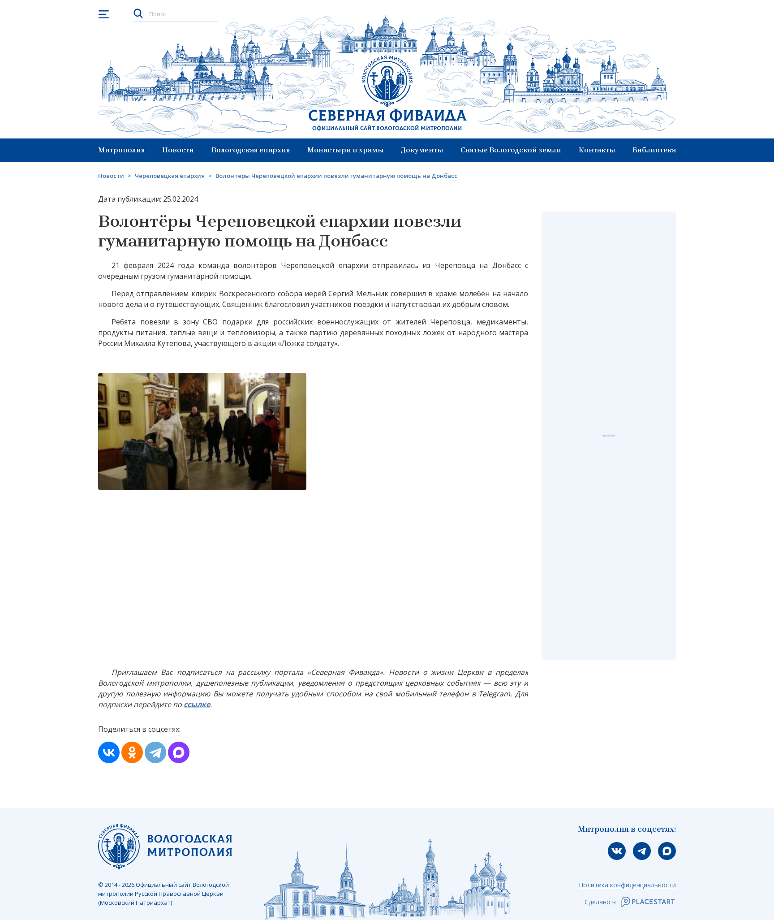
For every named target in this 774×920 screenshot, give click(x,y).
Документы (422, 150)
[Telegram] (155, 752)
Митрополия (121, 150)
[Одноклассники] (132, 752)
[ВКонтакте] (109, 752)
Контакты (597, 150)
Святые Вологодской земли (510, 150)
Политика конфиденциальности (627, 885)
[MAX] (178, 752)
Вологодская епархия (250, 150)
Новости (178, 150)
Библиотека (654, 150)
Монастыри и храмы (345, 150)
